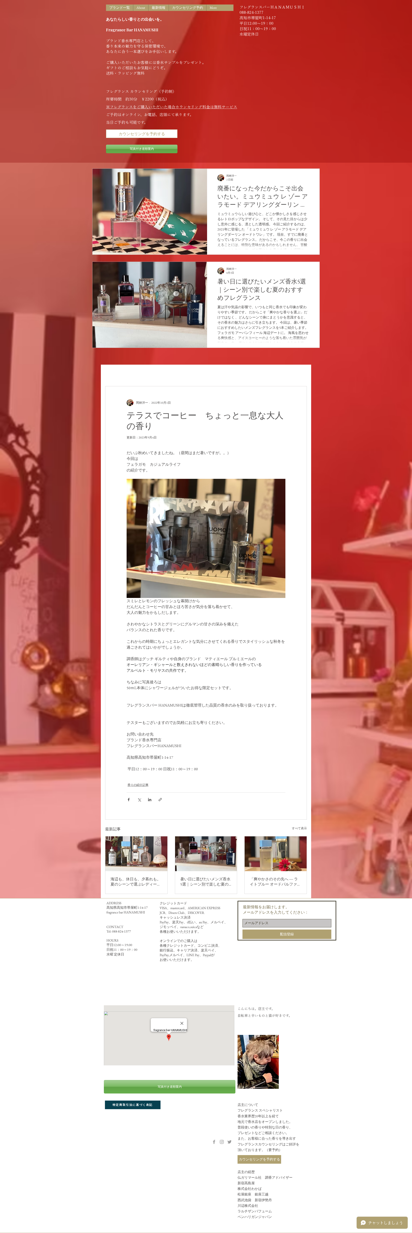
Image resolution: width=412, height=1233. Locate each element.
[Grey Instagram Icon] (221, 1142)
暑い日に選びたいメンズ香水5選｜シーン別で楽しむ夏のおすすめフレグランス (205, 882)
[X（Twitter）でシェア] (139, 800)
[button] (301, 373)
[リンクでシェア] (160, 800)
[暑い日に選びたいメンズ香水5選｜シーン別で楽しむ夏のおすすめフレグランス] (206, 853)
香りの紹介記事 (165, 373)
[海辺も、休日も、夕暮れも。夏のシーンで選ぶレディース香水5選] (136, 853)
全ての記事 (113, 373)
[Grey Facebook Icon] (214, 1142)
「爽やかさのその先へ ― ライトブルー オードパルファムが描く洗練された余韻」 (275, 882)
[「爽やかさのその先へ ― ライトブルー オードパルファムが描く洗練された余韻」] (276, 853)
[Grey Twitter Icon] (229, 1142)
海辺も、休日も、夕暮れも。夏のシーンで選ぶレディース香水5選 (136, 882)
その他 (191, 373)
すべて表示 (299, 828)
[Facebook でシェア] (129, 800)
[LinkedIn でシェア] (150, 800)
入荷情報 (138, 373)
